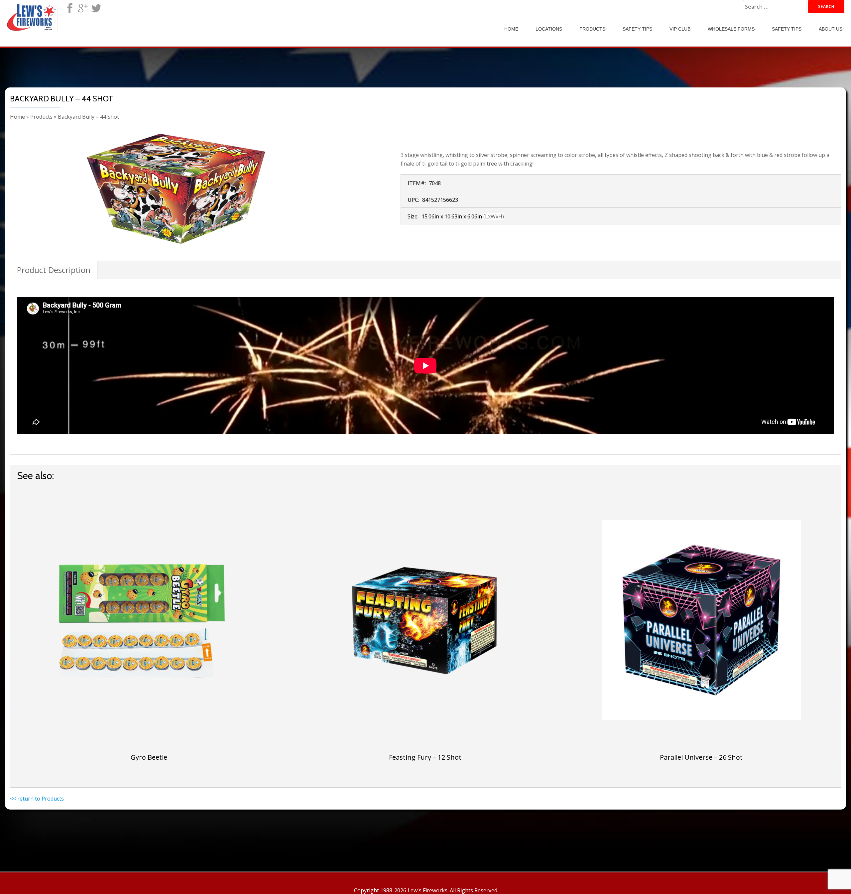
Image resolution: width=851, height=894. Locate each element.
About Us (830, 29)
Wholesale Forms (731, 29)
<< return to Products (37, 798)
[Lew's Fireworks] (32, 11)
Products (592, 29)
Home (511, 29)
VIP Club (679, 29)
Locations (549, 29)
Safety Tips (637, 29)
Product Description (53, 269)
